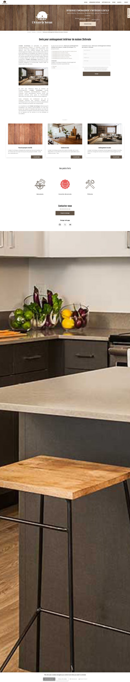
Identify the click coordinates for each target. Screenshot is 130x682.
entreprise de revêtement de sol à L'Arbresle (33, 99)
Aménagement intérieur (94, 2)
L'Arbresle (39, 32)
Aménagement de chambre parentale (61, 54)
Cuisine (113, 2)
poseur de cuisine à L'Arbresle (27, 109)
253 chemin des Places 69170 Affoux (83, 19)
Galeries (119, 2)
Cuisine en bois (65, 148)
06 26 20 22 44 (96, 19)
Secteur (34, 32)
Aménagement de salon (105, 148)
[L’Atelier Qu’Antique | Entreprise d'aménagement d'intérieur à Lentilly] (4, 2)
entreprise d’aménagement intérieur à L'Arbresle (33, 92)
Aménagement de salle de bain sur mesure (62, 58)
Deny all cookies (63, 679)
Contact (126, 2)
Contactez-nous (87, 24)
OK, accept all (49, 679)
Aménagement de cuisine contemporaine (61, 55)
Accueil (85, 2)
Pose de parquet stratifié (25, 148)
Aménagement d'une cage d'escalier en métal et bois (64, 51)
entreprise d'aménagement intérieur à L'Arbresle (33, 46)
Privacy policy (83, 679)
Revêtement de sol (106, 2)
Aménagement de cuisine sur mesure (60, 56)
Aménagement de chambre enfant (60, 52)
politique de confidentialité (101, 70)
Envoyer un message (65, 213)
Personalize (74, 679)
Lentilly (53, 67)
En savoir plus (37, 157)
